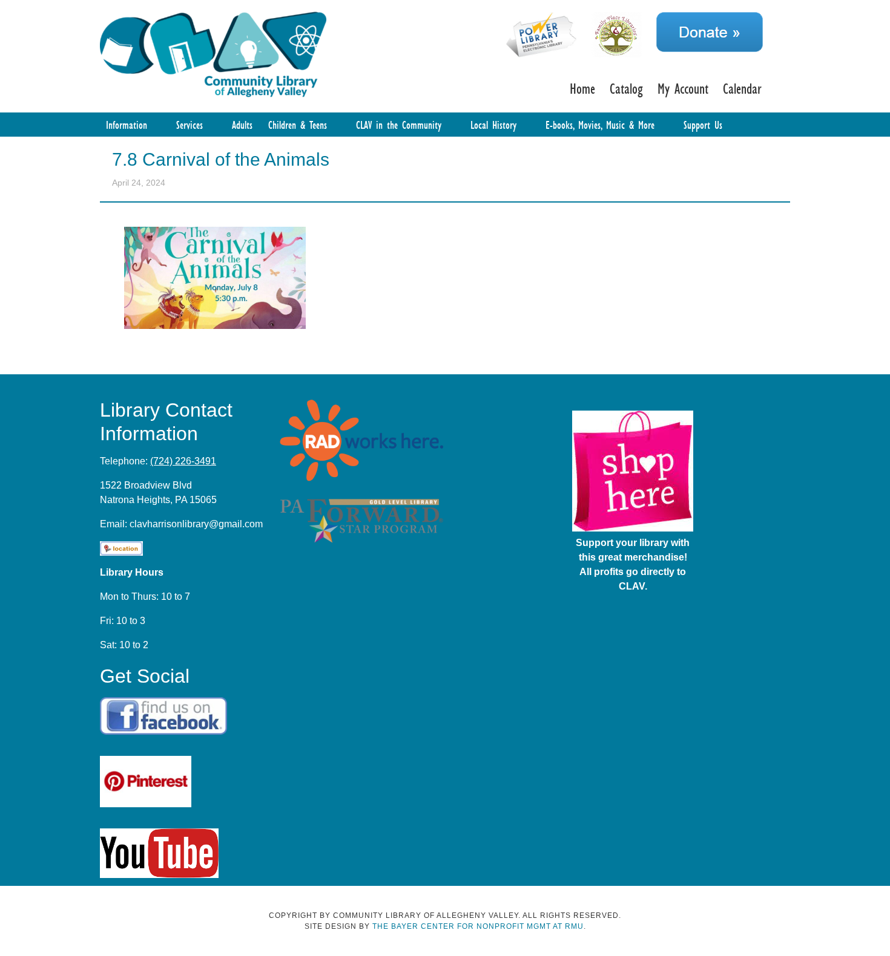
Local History (493, 124)
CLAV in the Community (398, 124)
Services (189, 124)
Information (126, 124)
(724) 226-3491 (183, 461)
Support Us (703, 124)
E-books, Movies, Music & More (600, 124)
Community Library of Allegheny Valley (213, 53)
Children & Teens (297, 124)
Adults (242, 124)
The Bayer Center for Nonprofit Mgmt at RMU (478, 926)
